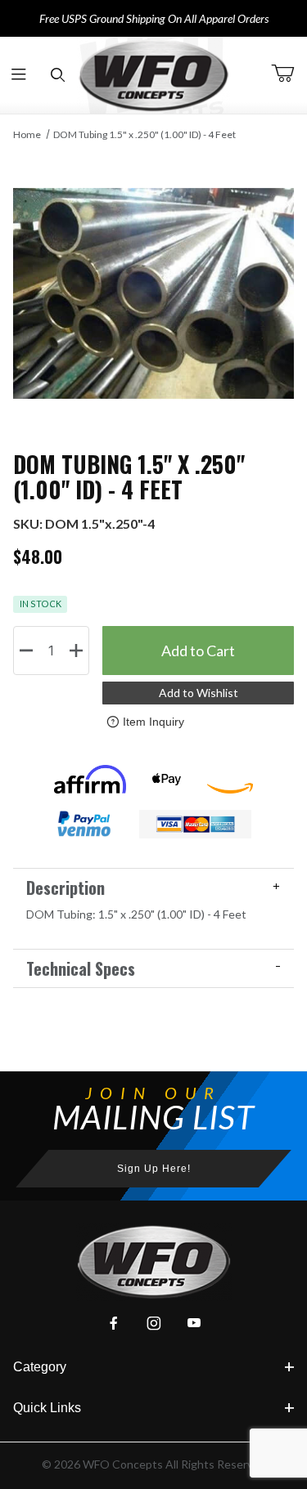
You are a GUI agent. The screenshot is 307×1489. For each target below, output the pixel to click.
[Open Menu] (19, 75)
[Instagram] (154, 1323)
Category (39, 1367)
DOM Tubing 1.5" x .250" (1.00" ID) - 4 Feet (144, 134)
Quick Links (47, 1408)
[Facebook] (114, 1323)
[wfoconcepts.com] (154, 75)
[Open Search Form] (57, 75)
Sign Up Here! (154, 1168)
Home (27, 134)
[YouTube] (194, 1323)
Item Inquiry (153, 721)
